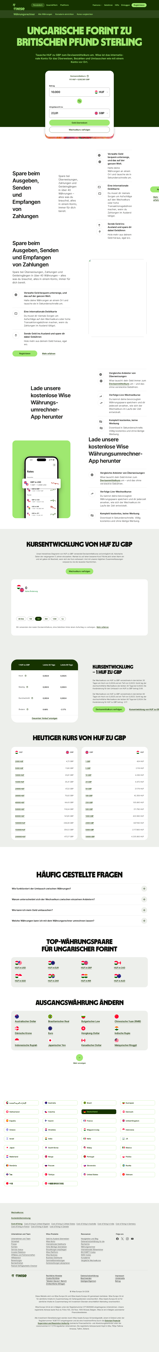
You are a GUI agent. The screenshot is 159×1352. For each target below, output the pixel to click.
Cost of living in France (20, 1226)
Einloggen (125, 5)
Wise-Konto (50, 1241)
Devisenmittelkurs (119, 383)
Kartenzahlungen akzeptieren (58, 1263)
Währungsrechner (88, 1247)
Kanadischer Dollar (91, 1045)
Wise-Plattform (52, 1252)
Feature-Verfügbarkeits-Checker (24, 1266)
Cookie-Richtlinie (53, 1278)
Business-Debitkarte (54, 1258)
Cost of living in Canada (59, 1226)
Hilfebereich (16, 1258)
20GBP (88, 782)
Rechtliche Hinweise (54, 1276)
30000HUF (19, 795)
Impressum (119, 1276)
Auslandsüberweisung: (21, 1218)
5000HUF (19, 768)
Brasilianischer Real (58, 1021)
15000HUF (19, 782)
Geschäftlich (52, 5)
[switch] (79, 101)
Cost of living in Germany (126, 1224)
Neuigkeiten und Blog (89, 1239)
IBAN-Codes (86, 1255)
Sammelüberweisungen (55, 1260)
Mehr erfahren (154, 198)
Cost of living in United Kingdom (37, 1224)
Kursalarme (85, 1258)
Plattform (64, 5)
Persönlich (37, 5)
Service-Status (17, 1249)
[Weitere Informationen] (25, 675)
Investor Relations (18, 1252)
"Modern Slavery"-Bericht (56, 1281)
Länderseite (120, 1278)
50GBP (88, 789)
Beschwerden (86, 1278)
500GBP (89, 809)
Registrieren (139, 5)
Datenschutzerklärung (89, 1276)
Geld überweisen (79, 122)
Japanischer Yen (57, 1045)
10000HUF (19, 775)
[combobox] (101, 92)
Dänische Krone (23, 1033)
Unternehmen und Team (20, 1239)
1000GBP (89, 816)
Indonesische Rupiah (26, 1045)
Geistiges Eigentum (88, 1281)
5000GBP (89, 830)
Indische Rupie (122, 1033)
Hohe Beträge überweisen (56, 1247)
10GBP (88, 775)
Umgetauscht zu (56, 107)
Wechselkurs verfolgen (79, 129)
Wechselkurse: (17, 1212)
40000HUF (19, 802)
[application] (34, 604)
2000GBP (89, 823)
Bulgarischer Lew (90, 1021)
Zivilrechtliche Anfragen (55, 1284)
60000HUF (19, 816)
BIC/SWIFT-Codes (88, 1252)
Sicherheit (15, 1241)
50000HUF (19, 809)
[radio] (21, 619)
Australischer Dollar (25, 1021)
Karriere (14, 1247)
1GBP (87, 761)
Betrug (118, 1281)
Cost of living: (17, 1224)
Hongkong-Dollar (90, 1033)
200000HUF (20, 836)
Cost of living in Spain (39, 1226)
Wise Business (51, 1255)
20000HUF (19, 789)
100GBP (88, 795)
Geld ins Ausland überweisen (57, 1239)
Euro (50, 1033)
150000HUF (20, 830)
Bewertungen (16, 1260)
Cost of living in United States (63, 1224)
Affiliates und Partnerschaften (23, 1255)
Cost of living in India (106, 1224)
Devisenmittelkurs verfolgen (109, 709)
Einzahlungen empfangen (56, 1249)
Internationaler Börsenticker (92, 1249)
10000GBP (90, 836)
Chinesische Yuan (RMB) (128, 1021)
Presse (14, 1244)
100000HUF (20, 823)
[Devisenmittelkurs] (88, 76)
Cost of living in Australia (86, 1224)
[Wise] (19, 5)
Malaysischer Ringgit (126, 1045)
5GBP (88, 768)
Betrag (52, 86)
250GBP (89, 802)
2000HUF (19, 761)
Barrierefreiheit (17, 1263)
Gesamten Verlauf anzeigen (45, 718)
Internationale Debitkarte (56, 1244)
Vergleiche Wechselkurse (91, 1260)
